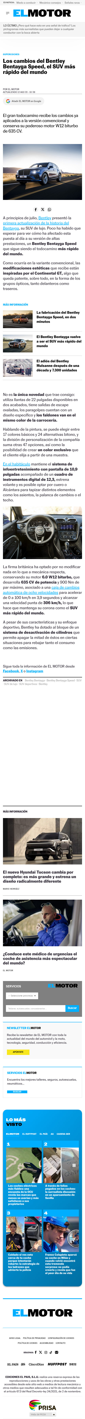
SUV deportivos (28, 684)
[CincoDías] (36, 1364)
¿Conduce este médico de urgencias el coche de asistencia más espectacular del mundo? (40, 958)
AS (52, 1134)
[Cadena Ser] (72, 1364)
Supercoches (11, 54)
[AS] (23, 1364)
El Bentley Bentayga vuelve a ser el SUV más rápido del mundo (59, 341)
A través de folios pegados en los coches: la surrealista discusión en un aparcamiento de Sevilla (60, 1192)
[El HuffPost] (57, 1364)
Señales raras (72, 2)
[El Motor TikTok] (51, 1353)
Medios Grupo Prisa (42, 1414)
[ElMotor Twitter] (40, 1353)
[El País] (13, 1364)
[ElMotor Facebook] (36, 1353)
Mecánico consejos (50, 2)
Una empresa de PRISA (42, 1405)
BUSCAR (17, 1091)
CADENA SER (63, 1134)
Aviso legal (15, 1338)
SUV (78, 680)
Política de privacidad (34, 1338)
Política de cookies (27, 1343)
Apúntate (18, 1052)
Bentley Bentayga (35, 680)
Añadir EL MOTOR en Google (26, 101)
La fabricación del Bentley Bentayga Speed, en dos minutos (58, 317)
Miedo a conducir (26, 2)
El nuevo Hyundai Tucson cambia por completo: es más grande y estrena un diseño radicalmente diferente (39, 877)
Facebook (11, 671)
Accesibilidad (46, 1343)
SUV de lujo (10, 684)
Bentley (44, 218)
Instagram (34, 671)
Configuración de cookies (61, 1338)
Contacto (60, 1343)
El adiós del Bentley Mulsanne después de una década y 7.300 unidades (58, 366)
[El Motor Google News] (57, 1353)
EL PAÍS (44, 1134)
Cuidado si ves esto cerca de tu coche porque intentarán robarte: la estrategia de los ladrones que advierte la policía (23, 1262)
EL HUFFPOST (29, 1134)
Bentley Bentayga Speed (61, 680)
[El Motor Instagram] (45, 1353)
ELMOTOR (12, 1134)
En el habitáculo (16, 464)
